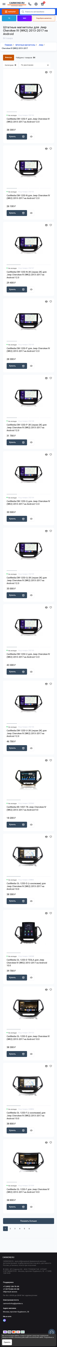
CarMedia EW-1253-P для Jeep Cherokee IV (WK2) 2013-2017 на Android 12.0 (28, 349)
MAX (24, 18)
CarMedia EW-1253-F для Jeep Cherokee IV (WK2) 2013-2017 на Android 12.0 (28, 120)
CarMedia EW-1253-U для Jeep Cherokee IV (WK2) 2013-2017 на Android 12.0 (28, 655)
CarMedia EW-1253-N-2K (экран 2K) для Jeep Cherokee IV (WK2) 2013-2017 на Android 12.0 (27, 275)
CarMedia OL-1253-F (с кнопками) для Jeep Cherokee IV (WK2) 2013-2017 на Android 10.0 (26, 1116)
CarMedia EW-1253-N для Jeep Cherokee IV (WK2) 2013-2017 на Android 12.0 (28, 197)
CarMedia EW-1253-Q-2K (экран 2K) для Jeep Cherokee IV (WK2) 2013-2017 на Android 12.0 (27, 580)
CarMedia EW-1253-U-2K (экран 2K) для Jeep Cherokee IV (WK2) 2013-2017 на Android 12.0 (27, 733)
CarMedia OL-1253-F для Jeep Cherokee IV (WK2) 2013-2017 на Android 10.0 (28, 1190)
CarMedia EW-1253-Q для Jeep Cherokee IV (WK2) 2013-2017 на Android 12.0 (28, 502)
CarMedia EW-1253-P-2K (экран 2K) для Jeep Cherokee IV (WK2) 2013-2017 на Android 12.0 (27, 428)
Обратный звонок (10, 1292)
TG (9, 18)
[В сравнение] (46, 72)
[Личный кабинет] (36, 4)
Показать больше (28, 1221)
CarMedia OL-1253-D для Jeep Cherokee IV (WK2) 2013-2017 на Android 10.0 (28, 1037)
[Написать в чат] (51, 1332)
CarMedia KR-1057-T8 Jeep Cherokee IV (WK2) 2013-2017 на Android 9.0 (26, 808)
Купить (12, 136)
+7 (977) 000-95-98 (11, 1289)
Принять (7, 1342)
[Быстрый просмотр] (31, 137)
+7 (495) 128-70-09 (11, 1286)
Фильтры (8, 57)
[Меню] (4, 4)
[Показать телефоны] (30, 4)
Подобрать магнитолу (43, 18)
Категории (9, 65)
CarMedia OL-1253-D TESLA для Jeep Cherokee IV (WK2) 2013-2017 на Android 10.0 (27, 963)
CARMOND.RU (8, 1257)
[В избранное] (50, 72)
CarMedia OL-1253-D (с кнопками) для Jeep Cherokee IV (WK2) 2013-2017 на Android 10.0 (26, 886)
